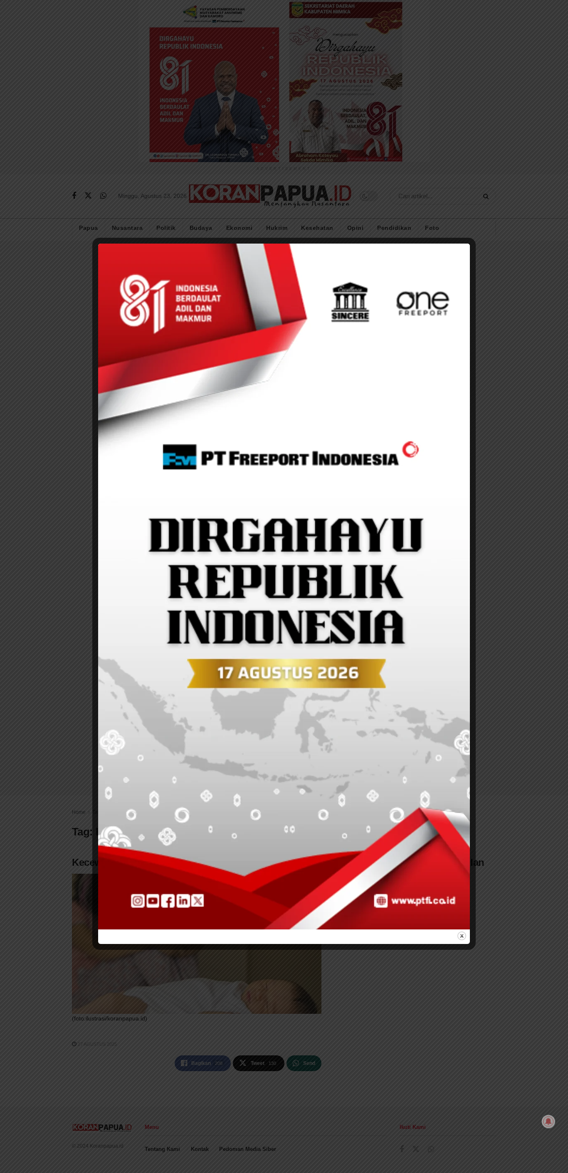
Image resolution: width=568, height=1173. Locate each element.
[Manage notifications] (548, 1121)
